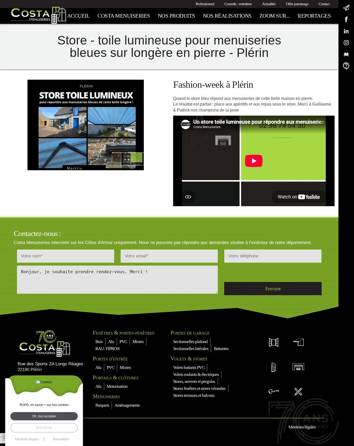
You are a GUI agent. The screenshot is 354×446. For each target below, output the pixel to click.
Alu (111, 341)
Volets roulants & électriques (196, 374)
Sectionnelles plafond (190, 341)
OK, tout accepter (44, 416)
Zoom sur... (274, 16)
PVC (123, 341)
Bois (99, 341)
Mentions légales (302, 427)
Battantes (221, 348)
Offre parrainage (297, 4)
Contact (324, 4)
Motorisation (117, 386)
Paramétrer (61, 439)
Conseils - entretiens (238, 4)
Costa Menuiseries (123, 16)
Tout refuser (44, 427)
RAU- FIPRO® (107, 348)
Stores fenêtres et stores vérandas (199, 388)
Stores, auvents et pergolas (194, 381)
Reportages (314, 16)
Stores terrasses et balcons (193, 395)
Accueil (78, 16)
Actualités (268, 4)
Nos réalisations (227, 16)
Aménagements (127, 405)
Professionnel (205, 4)
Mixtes (138, 341)
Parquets (102, 405)
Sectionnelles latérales (190, 348)
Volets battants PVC (188, 367)
